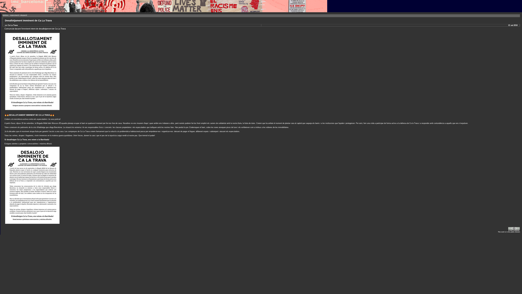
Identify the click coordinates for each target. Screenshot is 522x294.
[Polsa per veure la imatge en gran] (32, 109)
